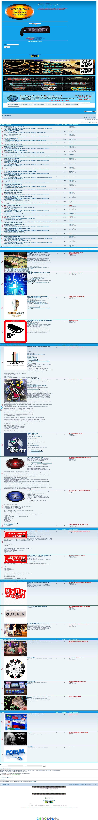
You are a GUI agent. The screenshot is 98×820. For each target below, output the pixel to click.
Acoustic (70, 697)
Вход (95, 117)
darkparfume (6, 151)
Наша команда (72, 784)
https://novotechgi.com (33, 386)
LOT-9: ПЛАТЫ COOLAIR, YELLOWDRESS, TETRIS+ (79, 531)
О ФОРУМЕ (30, 746)
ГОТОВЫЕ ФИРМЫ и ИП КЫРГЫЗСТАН (14, 126)
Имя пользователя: (4, 766)
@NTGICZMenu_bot (38, 37)
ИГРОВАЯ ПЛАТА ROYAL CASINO (13, 134)
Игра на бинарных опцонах (75, 696)
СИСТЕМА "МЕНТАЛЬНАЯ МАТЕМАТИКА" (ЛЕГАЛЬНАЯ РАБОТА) (20, 171)
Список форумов (7, 115)
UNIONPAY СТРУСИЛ (73, 714)
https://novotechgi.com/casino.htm (10, 523)
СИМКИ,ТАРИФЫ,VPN (41, 132)
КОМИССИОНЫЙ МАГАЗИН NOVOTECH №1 (37, 531)
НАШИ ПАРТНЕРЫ (40, 152)
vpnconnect (6, 131)
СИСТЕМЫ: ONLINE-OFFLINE (12, 162)
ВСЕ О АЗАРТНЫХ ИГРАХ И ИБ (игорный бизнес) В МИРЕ (21, 268)
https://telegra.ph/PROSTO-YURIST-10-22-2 (35, 354)
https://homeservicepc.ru (31, 323)
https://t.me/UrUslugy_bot (32, 359)
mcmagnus (6, 135)
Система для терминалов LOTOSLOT (14, 180)
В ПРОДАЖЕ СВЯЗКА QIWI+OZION (13, 219)
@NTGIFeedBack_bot (39, 38)
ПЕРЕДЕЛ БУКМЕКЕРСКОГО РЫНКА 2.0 (77, 681)
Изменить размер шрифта (94, 115)
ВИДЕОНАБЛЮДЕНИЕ (73, 320)
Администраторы (7, 774)
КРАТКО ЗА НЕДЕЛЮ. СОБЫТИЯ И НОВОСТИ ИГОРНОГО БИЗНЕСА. (18, 271)
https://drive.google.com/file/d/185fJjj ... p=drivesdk (36, 385)
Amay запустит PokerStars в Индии (76, 657)
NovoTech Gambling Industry (43, 136)
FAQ (86, 117)
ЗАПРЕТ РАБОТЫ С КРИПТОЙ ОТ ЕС (76, 296)
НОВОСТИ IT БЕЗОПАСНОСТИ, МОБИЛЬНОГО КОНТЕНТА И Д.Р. (21, 207)
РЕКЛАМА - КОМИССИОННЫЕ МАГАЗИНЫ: (8, 529)
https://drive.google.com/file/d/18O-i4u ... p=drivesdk (38, 283)
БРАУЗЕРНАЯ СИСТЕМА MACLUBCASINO (15, 154)
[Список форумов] (20, 11)
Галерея (90, 117)
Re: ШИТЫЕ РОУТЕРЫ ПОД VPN (75, 433)
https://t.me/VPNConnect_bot (37, 278)
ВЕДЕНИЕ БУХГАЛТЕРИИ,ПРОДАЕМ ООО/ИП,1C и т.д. (18, 240)
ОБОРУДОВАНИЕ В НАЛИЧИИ (12, 158)
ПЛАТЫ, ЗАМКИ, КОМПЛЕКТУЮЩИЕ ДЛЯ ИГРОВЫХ (17, 228)
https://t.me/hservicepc (31, 301)
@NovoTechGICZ (37, 39)
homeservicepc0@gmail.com (32, 561)
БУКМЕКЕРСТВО (31, 681)
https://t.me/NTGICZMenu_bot (32, 389)
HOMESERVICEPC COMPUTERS (35, 457)
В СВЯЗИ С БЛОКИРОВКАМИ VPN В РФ (14, 216)
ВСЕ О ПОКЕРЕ (31, 657)
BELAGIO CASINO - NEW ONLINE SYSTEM (15, 224)
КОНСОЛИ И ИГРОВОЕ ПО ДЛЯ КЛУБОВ (12, 149)
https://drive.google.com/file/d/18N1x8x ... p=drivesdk (38, 361)
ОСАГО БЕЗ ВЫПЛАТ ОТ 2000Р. (12, 175)
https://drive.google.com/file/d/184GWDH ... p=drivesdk (39, 308)
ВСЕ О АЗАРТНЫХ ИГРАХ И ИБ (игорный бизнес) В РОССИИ (17, 270)
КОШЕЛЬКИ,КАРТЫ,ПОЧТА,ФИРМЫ (14, 187)
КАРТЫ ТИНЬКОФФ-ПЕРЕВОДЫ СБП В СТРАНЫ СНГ (17, 245)
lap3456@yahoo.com (31, 536)
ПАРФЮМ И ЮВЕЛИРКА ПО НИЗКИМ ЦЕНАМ (16, 233)
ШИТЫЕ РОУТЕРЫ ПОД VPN (12, 130)
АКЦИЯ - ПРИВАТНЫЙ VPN (11, 138)
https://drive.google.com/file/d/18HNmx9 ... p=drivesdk (37, 267)
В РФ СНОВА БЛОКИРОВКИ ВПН (13, 205)
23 (97, 122)
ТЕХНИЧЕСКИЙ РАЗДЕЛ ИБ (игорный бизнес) (38, 623)
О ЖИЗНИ (16, 234)
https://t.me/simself (30, 281)
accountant (6, 127)
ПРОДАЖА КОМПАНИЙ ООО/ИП (12, 236)
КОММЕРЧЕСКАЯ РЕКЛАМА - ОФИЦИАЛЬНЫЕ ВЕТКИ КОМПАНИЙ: (22, 128)
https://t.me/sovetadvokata (32, 357)
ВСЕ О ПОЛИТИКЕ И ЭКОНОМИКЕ (35, 714)
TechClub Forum (44, 3)
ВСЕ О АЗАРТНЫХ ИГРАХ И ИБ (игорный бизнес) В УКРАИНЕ (17, 269)
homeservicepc (72, 321)
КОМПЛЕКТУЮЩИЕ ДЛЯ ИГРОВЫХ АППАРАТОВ (14, 195)
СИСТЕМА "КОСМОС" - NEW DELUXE (14, 146)
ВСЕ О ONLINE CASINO (32, 641)
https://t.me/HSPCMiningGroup (38, 302)
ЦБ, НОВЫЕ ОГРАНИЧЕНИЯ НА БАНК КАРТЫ (78, 641)
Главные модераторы (15, 774)
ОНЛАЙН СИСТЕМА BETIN (33, 490)
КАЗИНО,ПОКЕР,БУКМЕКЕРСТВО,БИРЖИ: (8, 639)
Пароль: (25, 766)
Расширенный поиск (92, 112)
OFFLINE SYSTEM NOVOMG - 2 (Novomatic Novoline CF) (18, 196)
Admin (5, 206)
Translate (38, 24)
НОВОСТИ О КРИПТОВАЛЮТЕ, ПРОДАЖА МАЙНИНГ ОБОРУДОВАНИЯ (37, 297)
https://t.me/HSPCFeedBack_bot (41, 303)
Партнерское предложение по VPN (13, 184)
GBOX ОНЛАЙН (8, 167)
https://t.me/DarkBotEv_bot (36, 450)
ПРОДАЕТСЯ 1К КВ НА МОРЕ (12, 142)
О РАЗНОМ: (10, 234)
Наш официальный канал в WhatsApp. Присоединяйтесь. (19, 213)
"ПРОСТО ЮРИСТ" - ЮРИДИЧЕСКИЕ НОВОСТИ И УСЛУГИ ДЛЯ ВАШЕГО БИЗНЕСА (39, 347)
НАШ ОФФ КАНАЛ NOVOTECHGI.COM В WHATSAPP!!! (18, 200)
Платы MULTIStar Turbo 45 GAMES (13, 192)
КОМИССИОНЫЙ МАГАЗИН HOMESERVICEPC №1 (39, 555)
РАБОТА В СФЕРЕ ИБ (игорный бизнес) (37, 606)
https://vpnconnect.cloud (34, 279)
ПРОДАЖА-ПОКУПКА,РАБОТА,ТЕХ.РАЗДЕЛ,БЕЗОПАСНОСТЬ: (21, 202)
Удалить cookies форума (81, 784)
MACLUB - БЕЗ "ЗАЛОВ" (11, 208)
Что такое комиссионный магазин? (77, 555)
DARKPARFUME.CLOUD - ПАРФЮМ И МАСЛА (16, 150)
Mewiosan (71, 658)
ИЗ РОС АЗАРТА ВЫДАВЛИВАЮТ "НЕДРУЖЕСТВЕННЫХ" (76, 253)
